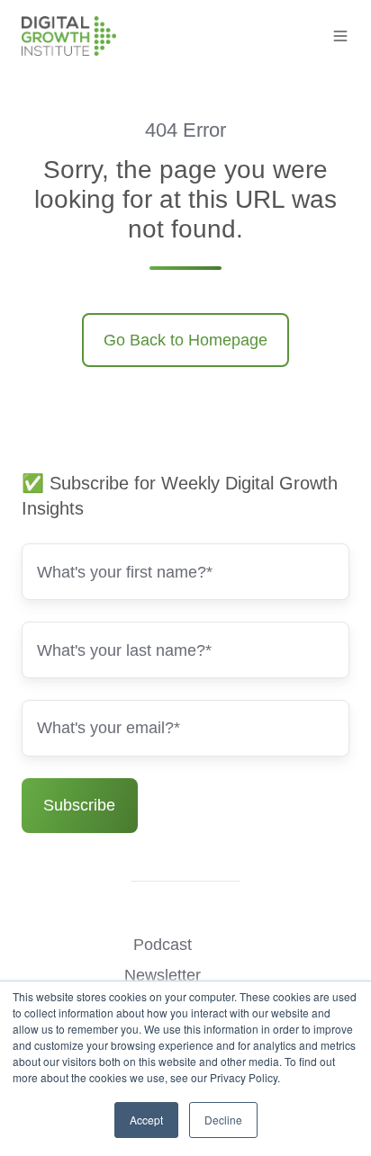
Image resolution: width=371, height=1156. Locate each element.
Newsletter (162, 975)
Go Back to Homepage (185, 340)
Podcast (162, 945)
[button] (340, 36)
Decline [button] (223, 1119)
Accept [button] (146, 1119)
